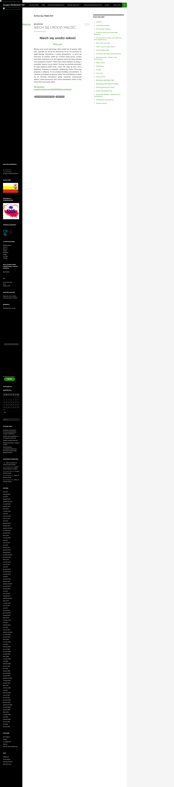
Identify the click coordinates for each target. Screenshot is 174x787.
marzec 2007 (6, 695)
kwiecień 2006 (7, 719)
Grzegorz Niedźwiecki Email (10, 173)
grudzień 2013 (7, 569)
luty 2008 (5, 668)
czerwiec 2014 (7, 562)
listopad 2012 (6, 581)
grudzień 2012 (7, 579)
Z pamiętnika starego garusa (105, 100)
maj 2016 (5, 513)
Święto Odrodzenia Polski (104, 91)
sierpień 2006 (6, 709)
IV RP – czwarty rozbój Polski (105, 46)
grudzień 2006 (7, 700)
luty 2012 (5, 591)
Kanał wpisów (6, 759)
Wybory (5, 744)
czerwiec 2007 (7, 688)
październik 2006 (7, 705)
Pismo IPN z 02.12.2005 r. (10, 296)
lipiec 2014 (6, 559)
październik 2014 (7, 554)
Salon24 (5, 249)
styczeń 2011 (6, 610)
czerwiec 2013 (7, 574)
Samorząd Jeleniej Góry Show (105, 87)
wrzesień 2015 (7, 530)
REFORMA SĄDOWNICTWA (105, 80)
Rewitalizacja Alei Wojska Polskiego (107, 84)
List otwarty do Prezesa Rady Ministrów (108, 54)
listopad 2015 (6, 525)
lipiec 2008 (6, 656)
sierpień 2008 (6, 654)
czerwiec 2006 (7, 714)
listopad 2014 (6, 552)
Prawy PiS (99, 73)
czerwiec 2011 (7, 603)
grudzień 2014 (7, 550)
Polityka (5, 739)
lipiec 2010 (6, 617)
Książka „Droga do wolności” (10, 440)
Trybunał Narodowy (73, 5)
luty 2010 (5, 627)
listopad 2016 (6, 499)
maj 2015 (5, 540)
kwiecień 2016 (7, 516)
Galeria (107, 5)
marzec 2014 (6, 564)
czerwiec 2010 (7, 620)
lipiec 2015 (6, 535)
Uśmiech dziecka (101, 103)
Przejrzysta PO (100, 77)
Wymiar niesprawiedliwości (56, 5)
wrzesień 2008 (7, 651)
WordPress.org (7, 764)
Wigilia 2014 (60, 96)
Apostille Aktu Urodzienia (9, 376)
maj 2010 (5, 622)
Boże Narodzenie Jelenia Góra (45, 96)
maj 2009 (5, 644)
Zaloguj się (6, 757)
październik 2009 (7, 632)
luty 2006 (5, 724)
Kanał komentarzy (8, 761)
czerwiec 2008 (7, 659)
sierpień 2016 (6, 506)
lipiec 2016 (6, 509)
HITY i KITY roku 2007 (103, 43)
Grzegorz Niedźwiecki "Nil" (14, 5)
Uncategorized (7, 741)
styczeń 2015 (6, 547)
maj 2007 (5, 690)
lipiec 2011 (6, 600)
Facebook (5, 252)
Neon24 (5, 247)
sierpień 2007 (6, 683)
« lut (5, 412)
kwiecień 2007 (7, 692)
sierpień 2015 (6, 533)
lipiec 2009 (6, 639)
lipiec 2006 (6, 712)
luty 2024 (5, 496)
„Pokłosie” (99, 22)
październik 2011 (7, 598)
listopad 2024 (6, 494)
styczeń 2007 (6, 697)
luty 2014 (5, 567)
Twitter (5, 254)
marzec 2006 (6, 721)
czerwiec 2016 (7, 511)
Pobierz (9, 379)
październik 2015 (7, 528)
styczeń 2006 (6, 726)
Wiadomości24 (7, 245)
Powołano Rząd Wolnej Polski (93, 5)
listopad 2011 (6, 596)
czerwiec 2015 (7, 538)
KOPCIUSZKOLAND (102, 50)
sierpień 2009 (6, 637)
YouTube (5, 256)
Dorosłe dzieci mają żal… (103, 29)
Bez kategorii (38, 24)
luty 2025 (5, 492)
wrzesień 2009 (7, 634)
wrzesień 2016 (7, 504)
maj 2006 (5, 717)
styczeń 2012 (6, 593)
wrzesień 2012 (7, 586)
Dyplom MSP (6, 286)
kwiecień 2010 (7, 625)
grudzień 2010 (7, 613)
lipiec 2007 (6, 685)
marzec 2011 (6, 605)
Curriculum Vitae (7, 282)
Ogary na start (100, 62)
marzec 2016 (6, 518)
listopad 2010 (6, 615)
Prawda (98, 69)
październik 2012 (7, 584)
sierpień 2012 (6, 588)
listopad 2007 (6, 675)
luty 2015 (5, 545)
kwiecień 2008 (7, 663)
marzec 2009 (6, 649)
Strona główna (34, 5)
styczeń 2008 (6, 671)
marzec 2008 (6, 666)
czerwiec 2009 (7, 642)
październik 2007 (7, 678)
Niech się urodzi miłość (55, 27)
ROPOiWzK (6, 272)
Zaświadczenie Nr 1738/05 (10, 298)
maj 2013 (5, 576)
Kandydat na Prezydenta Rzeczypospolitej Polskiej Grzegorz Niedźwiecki (9, 431)
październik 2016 (7, 501)
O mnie (43, 5)
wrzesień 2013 (7, 571)
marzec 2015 (6, 542)
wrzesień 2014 (7, 557)
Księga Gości (117, 5)
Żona (4, 284)
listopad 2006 (6, 702)
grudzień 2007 (7, 673)
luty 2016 (5, 521)
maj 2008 (5, 661)
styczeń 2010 (6, 630)
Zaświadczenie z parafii (9, 308)
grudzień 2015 (7, 523)
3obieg (5, 250)
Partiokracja (100, 66)
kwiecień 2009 (7, 646)
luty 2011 (5, 608)
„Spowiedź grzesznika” (103, 25)
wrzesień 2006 (7, 707)
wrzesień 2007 (7, 680)
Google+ (5, 258)
